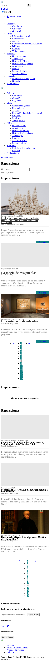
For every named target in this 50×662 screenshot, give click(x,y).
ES (5, 12)
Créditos (10, 652)
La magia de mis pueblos (18, 273)
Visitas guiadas (18, 51)
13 (21, 373)
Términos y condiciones (17, 647)
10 (21, 366)
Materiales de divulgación (23, 78)
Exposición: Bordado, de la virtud (27, 43)
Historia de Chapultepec (22, 63)
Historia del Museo (20, 61)
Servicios (16, 48)
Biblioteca (16, 46)
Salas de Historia (19, 71)
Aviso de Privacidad (15, 650)
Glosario (16, 81)
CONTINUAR (33, 615)
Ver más (42, 242)
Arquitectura (17, 58)
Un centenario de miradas (19, 321)
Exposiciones (18, 39)
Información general (21, 36)
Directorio (11, 645)
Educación (11, 76)
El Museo (11, 53)
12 (21, 371)
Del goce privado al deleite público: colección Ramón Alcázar (20, 220)
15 (21, 378)
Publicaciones (13, 83)
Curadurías (17, 26)
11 (21, 368)
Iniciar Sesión (15, 16)
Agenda (15, 41)
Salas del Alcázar (19, 73)
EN (11, 12)
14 (21, 376)
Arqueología (17, 66)
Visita (9, 34)
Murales (15, 68)
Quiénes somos (19, 56)
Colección (11, 24)
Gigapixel (16, 31)
